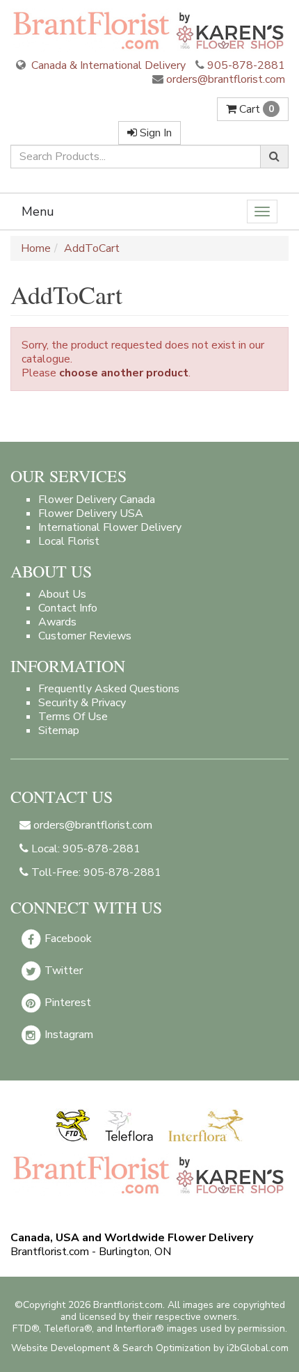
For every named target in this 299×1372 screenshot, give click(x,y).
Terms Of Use (73, 716)
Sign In (154, 133)
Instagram (67, 1034)
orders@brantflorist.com (224, 79)
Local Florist (68, 541)
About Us (62, 594)
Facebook (67, 938)
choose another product (123, 373)
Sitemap (58, 730)
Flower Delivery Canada (96, 499)
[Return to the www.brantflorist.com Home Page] (149, 29)
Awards (57, 622)
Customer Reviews (84, 636)
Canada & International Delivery (107, 65)
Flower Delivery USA (90, 513)
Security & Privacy (82, 702)
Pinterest (66, 1002)
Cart (255, 109)
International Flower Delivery (109, 527)
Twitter (62, 970)
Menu (38, 211)
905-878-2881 (246, 65)
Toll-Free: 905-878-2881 (95, 872)
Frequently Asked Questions (108, 688)
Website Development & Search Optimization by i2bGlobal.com (150, 1348)
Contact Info (67, 608)
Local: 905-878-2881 (84, 848)
